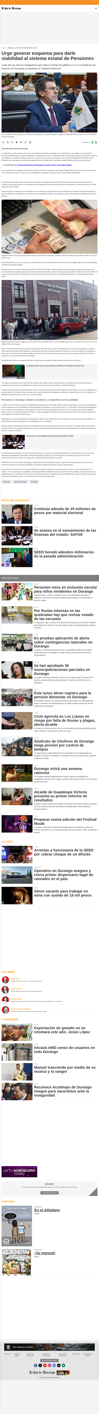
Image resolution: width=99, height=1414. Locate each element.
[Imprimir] (30, 142)
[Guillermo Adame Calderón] (5, 1010)
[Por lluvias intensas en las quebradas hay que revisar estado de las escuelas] (17, 618)
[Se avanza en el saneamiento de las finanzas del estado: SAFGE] (17, 535)
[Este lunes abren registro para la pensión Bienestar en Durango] (17, 699)
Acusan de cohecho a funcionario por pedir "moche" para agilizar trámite (44, 165)
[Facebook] (3, 142)
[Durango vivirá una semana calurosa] (17, 774)
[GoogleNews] (54, 1365)
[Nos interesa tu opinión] (49, 1347)
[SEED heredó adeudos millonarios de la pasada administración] (17, 557)
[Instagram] (49, 1365)
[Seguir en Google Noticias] (95, 142)
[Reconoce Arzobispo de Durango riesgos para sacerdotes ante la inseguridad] (17, 1091)
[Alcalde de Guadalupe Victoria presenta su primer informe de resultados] (17, 800)
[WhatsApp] (12, 142)
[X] (7, 142)
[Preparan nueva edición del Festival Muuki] (17, 825)
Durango (34, 482)
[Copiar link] (25, 142)
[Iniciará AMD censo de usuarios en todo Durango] (17, 1052)
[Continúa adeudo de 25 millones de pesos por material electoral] (17, 514)
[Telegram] (16, 142)
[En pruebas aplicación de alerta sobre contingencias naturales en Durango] (17, 646)
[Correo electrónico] (20, 142)
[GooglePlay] (63, 1365)
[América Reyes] (5, 1000)
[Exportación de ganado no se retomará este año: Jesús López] (17, 1032)
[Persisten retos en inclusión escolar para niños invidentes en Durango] (17, 593)
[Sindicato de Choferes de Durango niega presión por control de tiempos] (17, 749)
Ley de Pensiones (20, 482)
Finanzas (6, 482)
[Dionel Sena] (5, 980)
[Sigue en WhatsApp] (92, 142)
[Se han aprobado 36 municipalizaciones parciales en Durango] (17, 673)
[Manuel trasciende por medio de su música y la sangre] (17, 1071)
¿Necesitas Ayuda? (49, 1360)
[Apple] (59, 1365)
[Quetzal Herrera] (5, 990)
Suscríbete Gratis (49, 1193)
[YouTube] (45, 1365)
